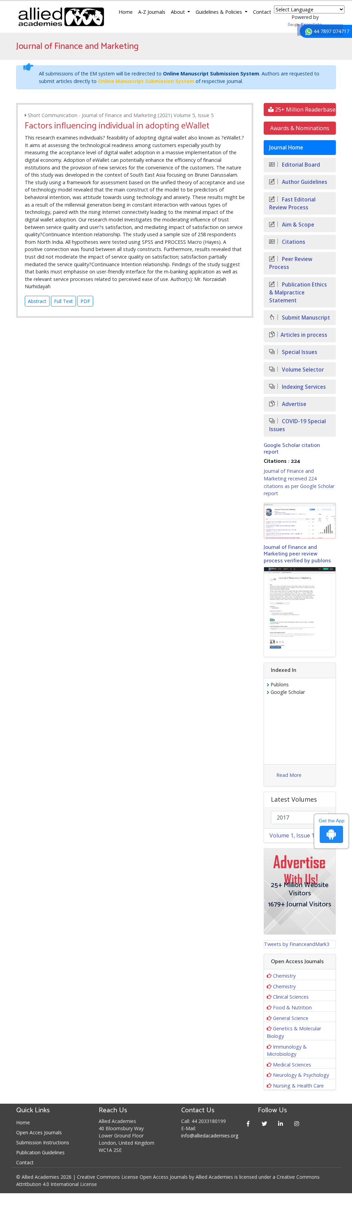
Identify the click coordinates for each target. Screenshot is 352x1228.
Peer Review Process (290, 263)
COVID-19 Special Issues (297, 425)
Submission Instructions (42, 1142)
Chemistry (284, 975)
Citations (292, 242)
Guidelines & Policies (219, 12)
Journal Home (286, 147)
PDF (85, 301)
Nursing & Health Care (298, 1085)
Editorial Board (300, 164)
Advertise (293, 404)
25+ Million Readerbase (305, 109)
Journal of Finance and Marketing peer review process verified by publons (297, 554)
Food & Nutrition (292, 1007)
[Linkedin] (280, 1123)
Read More (288, 775)
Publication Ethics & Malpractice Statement (298, 292)
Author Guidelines (303, 182)
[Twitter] (264, 1123)
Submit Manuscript (305, 317)
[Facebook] (248, 1123)
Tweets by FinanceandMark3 (296, 944)
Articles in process (303, 335)
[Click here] (300, 520)
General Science (290, 1018)
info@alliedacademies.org (209, 1135)
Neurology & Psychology (301, 1075)
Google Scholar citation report (292, 449)
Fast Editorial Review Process (292, 203)
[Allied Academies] (61, 17)
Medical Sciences (292, 1064)
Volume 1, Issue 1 (292, 835)
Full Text (63, 301)
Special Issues (298, 352)
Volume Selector (302, 369)
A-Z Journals (151, 12)
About (178, 12)
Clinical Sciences (291, 996)
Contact (262, 12)
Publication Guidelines (40, 1152)
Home (126, 12)
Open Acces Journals (39, 1132)
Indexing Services (303, 387)
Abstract (37, 301)
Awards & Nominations (299, 128)
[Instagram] (296, 1123)
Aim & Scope (297, 224)
